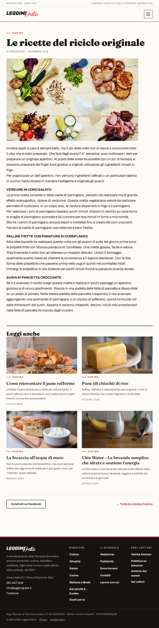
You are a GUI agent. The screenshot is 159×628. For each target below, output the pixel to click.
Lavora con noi (109, 582)
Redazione (107, 554)
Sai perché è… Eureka (78, 591)
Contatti (105, 575)
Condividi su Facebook (26, 504)
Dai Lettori (137, 581)
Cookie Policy (57, 619)
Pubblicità (107, 561)
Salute (73, 568)
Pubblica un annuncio (138, 563)
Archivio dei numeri (139, 573)
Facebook (12, 593)
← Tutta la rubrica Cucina (134, 504)
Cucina (17, 32)
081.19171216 (14, 582)
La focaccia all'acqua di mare (34, 457)
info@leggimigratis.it (18, 588)
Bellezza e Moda (79, 582)
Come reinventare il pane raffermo (40, 383)
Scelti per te (77, 599)
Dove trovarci (109, 568)
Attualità (74, 561)
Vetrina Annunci (141, 554)
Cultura (74, 554)
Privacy (43, 619)
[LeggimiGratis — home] (22, 14)
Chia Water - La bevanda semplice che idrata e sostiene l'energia (115, 460)
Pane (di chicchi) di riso (105, 383)
